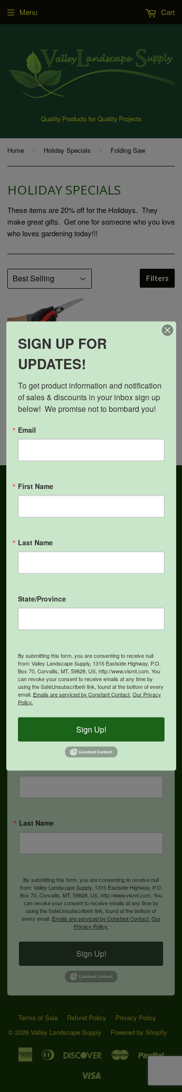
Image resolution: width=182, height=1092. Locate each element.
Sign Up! (91, 728)
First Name (35, 485)
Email (27, 429)
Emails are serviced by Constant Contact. (82, 694)
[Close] (167, 330)
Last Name (35, 541)
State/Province (42, 598)
